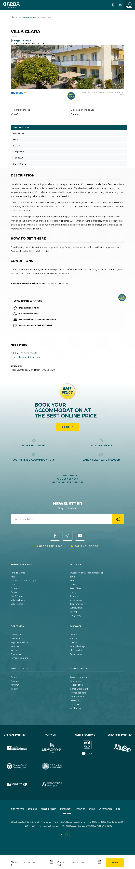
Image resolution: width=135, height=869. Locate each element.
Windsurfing (76, 608)
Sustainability (77, 654)
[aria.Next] (116, 67)
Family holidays (77, 646)
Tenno (14, 592)
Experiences (76, 681)
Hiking (73, 592)
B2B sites (68, 813)
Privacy (80, 809)
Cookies (32, 809)
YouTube (80, 536)
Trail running (76, 604)
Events (73, 634)
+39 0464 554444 (28, 353)
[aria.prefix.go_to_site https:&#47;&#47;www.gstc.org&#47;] (85, 745)
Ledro (13, 584)
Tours (72, 576)
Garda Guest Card (79, 689)
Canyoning (75, 615)
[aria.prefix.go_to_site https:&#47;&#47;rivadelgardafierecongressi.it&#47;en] (15, 763)
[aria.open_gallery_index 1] (67, 67)
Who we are (105, 809)
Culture (73, 642)
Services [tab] (18, 133)
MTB (72, 580)
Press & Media (48, 809)
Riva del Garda (18, 573)
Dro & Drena (17, 596)
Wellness (15, 650)
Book (115, 862)
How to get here (78, 693)
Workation (75, 708)
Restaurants (17, 638)
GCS (118, 809)
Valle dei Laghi (18, 600)
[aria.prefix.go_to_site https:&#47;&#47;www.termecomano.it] (50, 763)
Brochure (74, 704)
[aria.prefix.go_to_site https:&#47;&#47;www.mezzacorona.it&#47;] (50, 745)
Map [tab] (15, 139)
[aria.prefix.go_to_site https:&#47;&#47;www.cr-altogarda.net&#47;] (15, 745)
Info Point (75, 700)
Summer (15, 681)
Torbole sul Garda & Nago (23, 580)
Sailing (73, 611)
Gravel (73, 584)
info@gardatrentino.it (28, 357)
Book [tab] (16, 145)
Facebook (55, 536)
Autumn (15, 685)
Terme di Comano (19, 658)
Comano (15, 588)
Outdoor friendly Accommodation (87, 573)
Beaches (15, 646)
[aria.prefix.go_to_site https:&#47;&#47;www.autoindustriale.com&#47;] (50, 782)
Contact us (17, 809)
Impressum (66, 809)
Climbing (74, 596)
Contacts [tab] (19, 163)
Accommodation (78, 677)
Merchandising (77, 650)
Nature (73, 638)
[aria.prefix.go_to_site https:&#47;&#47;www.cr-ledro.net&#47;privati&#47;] (15, 782)
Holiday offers (76, 685)
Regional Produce (19, 642)
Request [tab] (18, 151)
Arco (13, 576)
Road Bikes (75, 588)
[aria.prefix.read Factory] (67, 836)
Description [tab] (21, 127)
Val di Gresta (17, 604)
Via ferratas (75, 600)
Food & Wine (17, 634)
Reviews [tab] (18, 157)
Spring (14, 677)
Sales (92, 809)
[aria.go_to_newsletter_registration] (118, 519)
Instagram (67, 536)
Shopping (16, 654)
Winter (14, 689)
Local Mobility (77, 696)
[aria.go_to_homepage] (11, 5)
